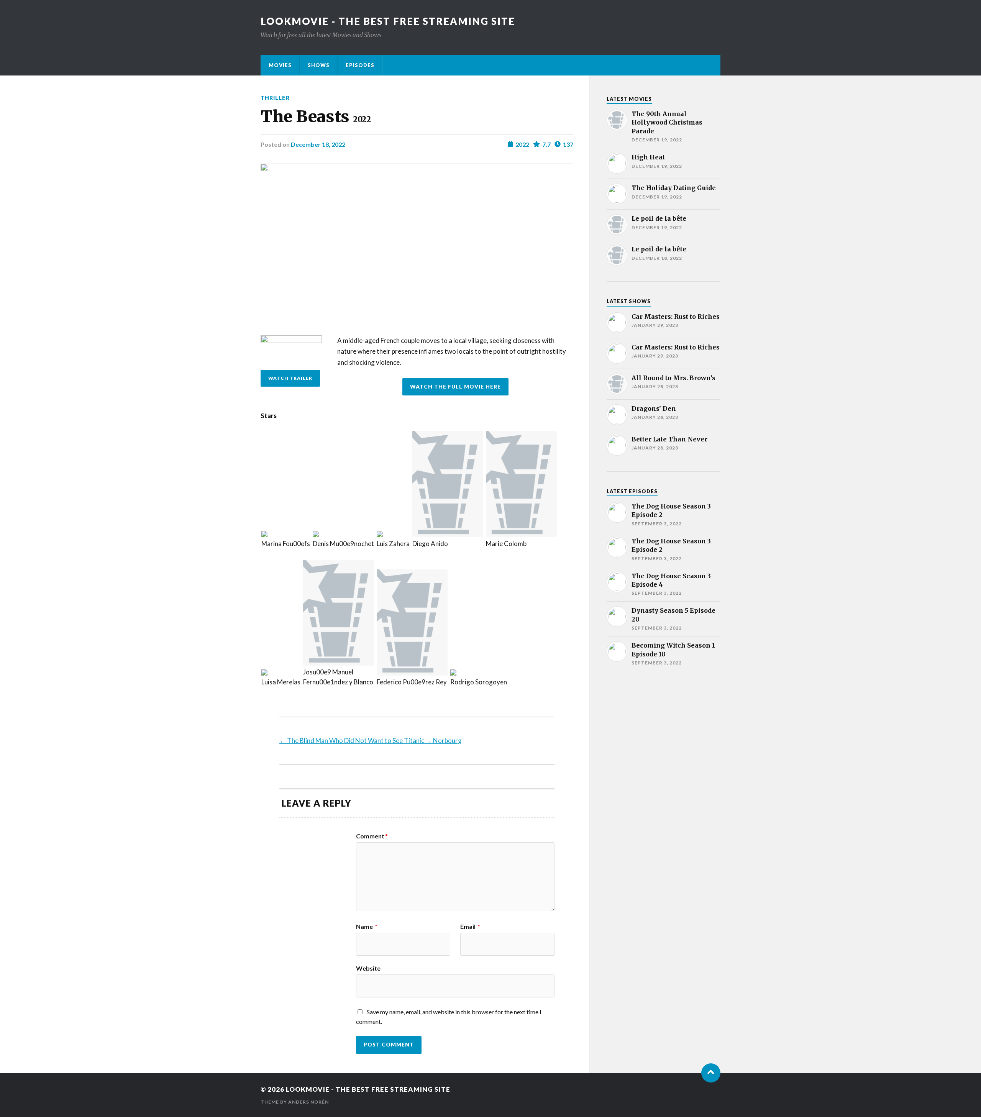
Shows (319, 65)
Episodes (360, 65)
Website (368, 967)
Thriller (275, 98)
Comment (372, 836)
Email (470, 926)
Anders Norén (308, 1102)
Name (366, 926)
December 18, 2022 (318, 144)
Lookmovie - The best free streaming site (388, 21)
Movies (280, 65)
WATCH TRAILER (290, 378)
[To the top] (710, 1073)
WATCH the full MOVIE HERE (455, 387)
